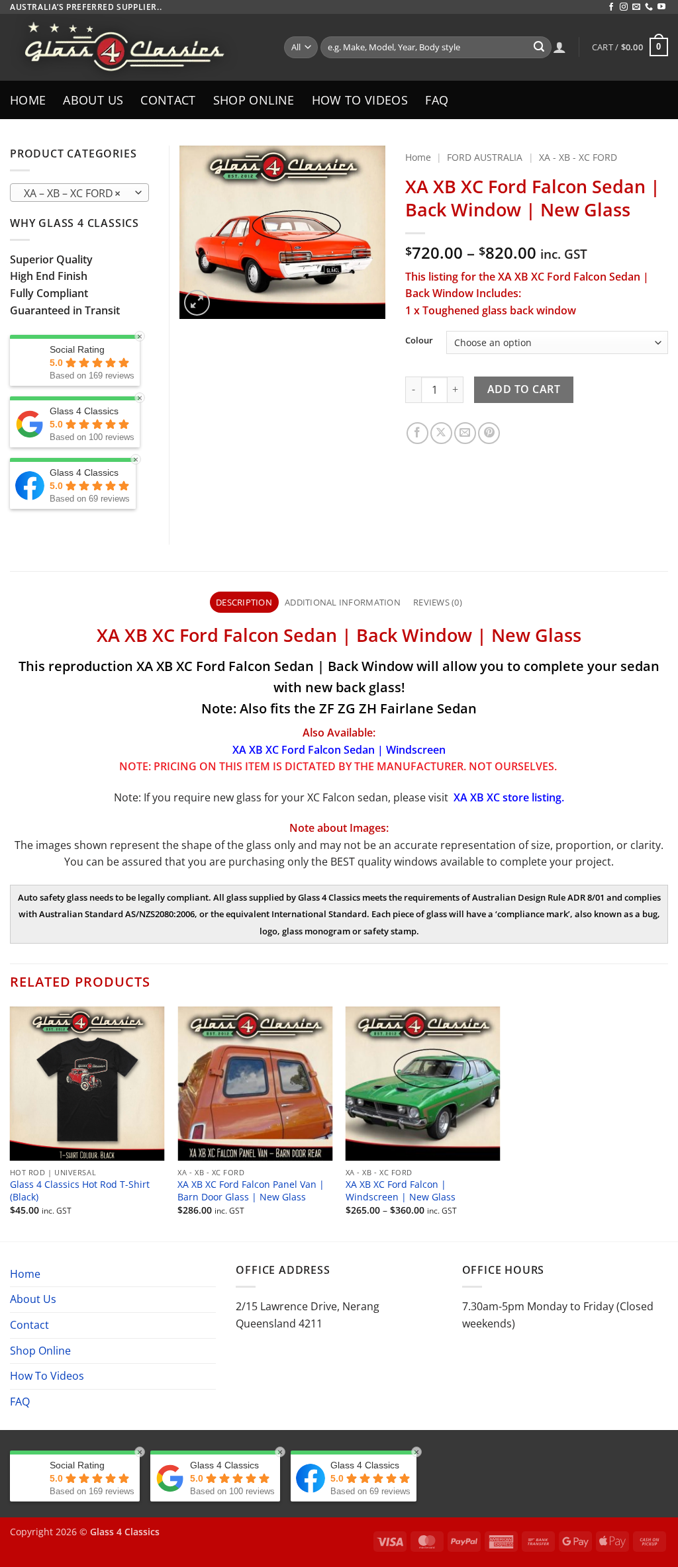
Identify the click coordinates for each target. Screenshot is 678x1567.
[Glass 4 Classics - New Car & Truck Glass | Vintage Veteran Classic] (137, 47)
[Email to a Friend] (465, 433)
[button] (630, 47)
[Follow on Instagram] (624, 7)
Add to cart (523, 389)
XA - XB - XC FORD (578, 157)
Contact (167, 100)
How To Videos (360, 100)
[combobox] (79, 192)
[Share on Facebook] (417, 433)
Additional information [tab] (343, 602)
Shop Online (254, 100)
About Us (93, 100)
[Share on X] (441, 433)
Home (28, 100)
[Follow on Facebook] (611, 7)
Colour (419, 340)
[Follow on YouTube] (661, 7)
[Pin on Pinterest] (489, 433)
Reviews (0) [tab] (437, 602)
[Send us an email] (636, 7)
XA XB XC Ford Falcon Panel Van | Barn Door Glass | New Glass (250, 1191)
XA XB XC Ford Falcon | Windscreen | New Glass (401, 1191)
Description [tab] (244, 602)
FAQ (436, 100)
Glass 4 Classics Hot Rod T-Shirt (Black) (80, 1191)
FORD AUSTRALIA (484, 157)
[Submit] (539, 47)
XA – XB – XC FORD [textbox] (72, 193)
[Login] (559, 47)
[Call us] (649, 7)
